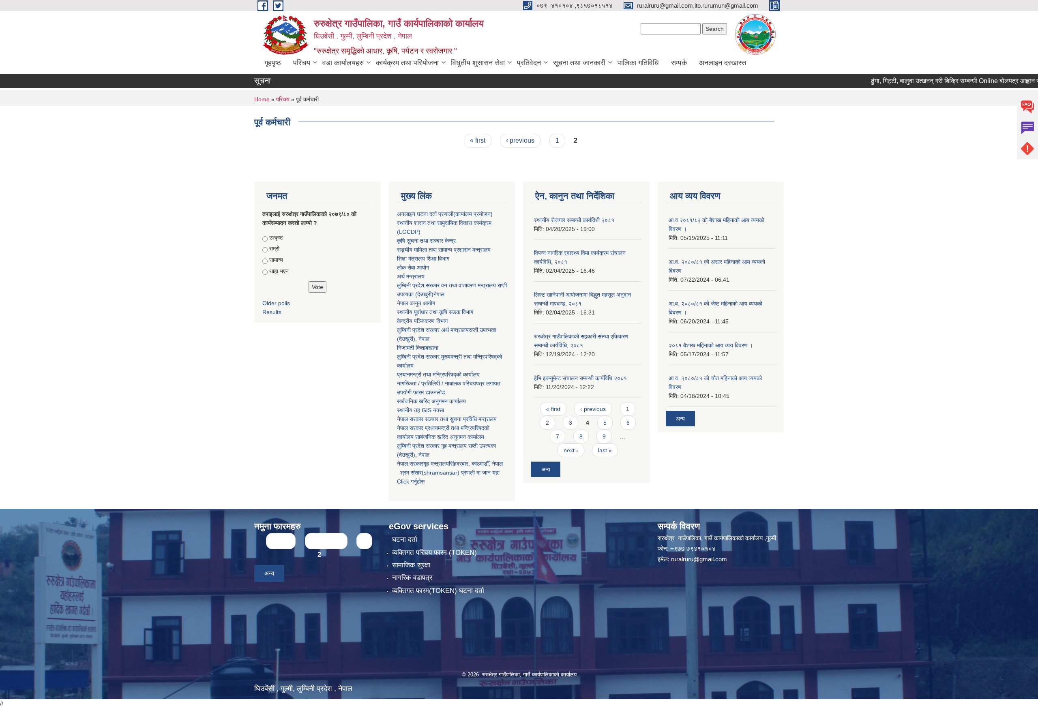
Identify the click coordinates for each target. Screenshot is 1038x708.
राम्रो (274, 248)
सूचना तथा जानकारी (579, 63)
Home (262, 99)
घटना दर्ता (404, 539)
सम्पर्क (679, 63)
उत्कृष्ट (276, 237)
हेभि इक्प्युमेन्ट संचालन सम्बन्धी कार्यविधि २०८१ (580, 378)
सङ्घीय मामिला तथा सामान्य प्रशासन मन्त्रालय (444, 249)
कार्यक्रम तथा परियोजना (407, 63)
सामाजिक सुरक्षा (411, 565)
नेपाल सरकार (410, 419)
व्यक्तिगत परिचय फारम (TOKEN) (434, 552)
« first (477, 140)
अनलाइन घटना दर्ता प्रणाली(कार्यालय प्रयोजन (444, 214)
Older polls (276, 303)
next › (571, 450)
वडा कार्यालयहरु (343, 63)
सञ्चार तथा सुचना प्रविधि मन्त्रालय (460, 419)
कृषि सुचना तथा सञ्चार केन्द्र (426, 240)
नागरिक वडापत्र (412, 578)
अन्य (545, 469)
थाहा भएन (279, 271)
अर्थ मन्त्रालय (411, 276)
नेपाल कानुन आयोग (416, 303)
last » (605, 450)
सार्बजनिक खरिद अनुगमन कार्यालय (431, 401)
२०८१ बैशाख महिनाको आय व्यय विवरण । (711, 345)
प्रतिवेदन (529, 63)
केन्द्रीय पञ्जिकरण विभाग (422, 321)
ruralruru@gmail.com (699, 559)
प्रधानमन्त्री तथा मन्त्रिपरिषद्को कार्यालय (438, 374)
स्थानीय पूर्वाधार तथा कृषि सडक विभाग (435, 312)
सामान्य (276, 260)
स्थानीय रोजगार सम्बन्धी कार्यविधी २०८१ (574, 220)
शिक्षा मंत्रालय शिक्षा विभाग (423, 258)
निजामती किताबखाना (417, 347)
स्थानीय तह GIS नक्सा (420, 410)
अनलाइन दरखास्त (722, 63)
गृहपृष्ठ (272, 63)
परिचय (301, 63)
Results (271, 312)
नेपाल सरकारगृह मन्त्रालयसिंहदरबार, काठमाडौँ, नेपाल (450, 463)
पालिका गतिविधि (638, 63)
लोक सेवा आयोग (413, 267)
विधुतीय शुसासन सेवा (478, 63)
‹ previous (520, 140)
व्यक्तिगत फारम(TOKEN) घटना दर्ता (438, 591)
